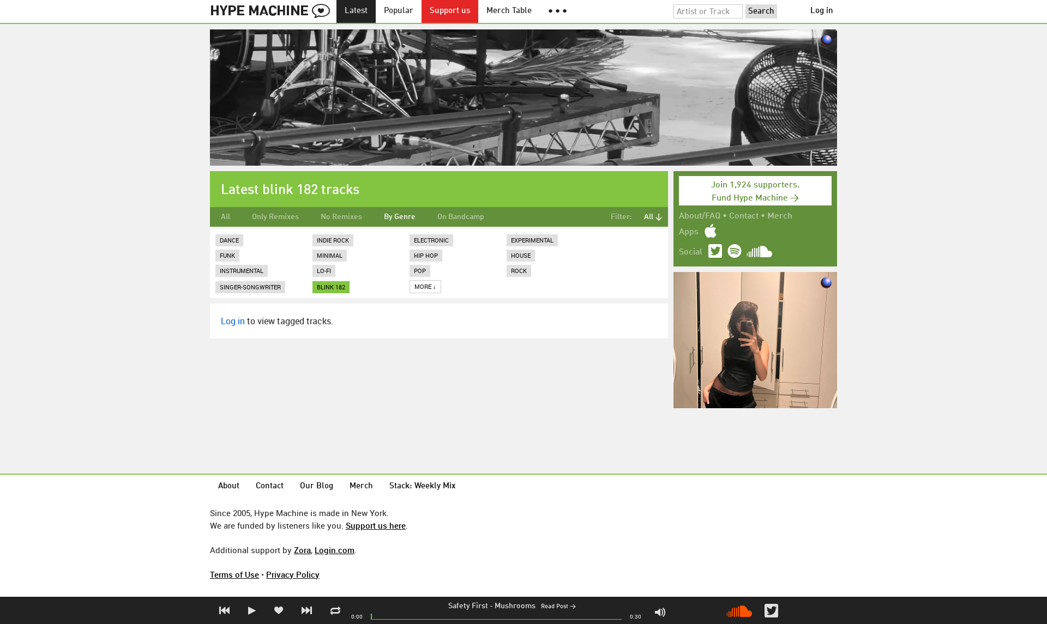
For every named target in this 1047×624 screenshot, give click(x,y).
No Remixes (341, 217)
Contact (744, 216)
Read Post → (558, 607)
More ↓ (425, 286)
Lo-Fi (324, 270)
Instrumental (241, 270)
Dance (229, 240)
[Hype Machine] (273, 11)
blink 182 (331, 287)
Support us (450, 11)
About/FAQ (699, 216)
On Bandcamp (460, 217)
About (228, 486)
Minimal (329, 255)
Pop (420, 270)
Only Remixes (275, 217)
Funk (227, 255)
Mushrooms (515, 606)
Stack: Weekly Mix (422, 486)
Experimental (532, 240)
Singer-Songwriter (250, 287)
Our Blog (316, 486)
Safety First (468, 606)
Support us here (376, 525)
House (521, 255)
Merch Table (509, 11)
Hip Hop (426, 255)
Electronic (431, 240)
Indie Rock (333, 240)
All (225, 217)
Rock (519, 270)
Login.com (334, 549)
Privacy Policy (293, 574)
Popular (398, 11)
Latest (356, 11)
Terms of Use (234, 574)
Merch (779, 216)
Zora (302, 549)
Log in (821, 11)
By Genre (400, 217)
